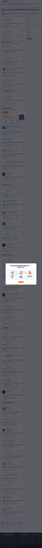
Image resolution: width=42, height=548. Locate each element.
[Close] (35, 264)
